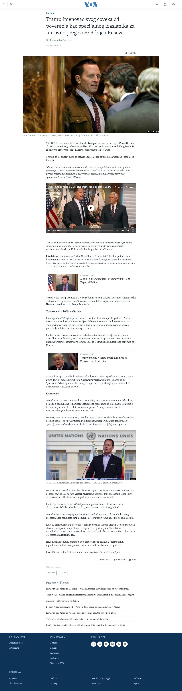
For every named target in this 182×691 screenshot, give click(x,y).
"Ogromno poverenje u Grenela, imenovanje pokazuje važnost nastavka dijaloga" (91, 187)
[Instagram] (165, 5)
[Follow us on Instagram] (112, 644)
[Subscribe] (125, 644)
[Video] (157, 5)
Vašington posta (69, 318)
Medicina (96, 683)
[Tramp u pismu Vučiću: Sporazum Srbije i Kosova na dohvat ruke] (63, 361)
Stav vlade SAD (57, 663)
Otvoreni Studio (16, 643)
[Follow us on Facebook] (93, 644)
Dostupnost (55, 658)
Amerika (13, 678)
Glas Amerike (64, 40)
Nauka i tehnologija (101, 678)
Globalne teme (15, 683)
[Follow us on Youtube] (106, 644)
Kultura (137, 678)
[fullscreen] (133, 230)
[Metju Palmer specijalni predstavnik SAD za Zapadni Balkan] (63, 282)
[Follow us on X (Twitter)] (99, 644)
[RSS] (118, 644)
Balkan (50, 13)
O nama (53, 643)
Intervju (54, 683)
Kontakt (53, 648)
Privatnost (54, 653)
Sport (136, 683)
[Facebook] (173, 5)
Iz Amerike (14, 648)
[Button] (130, 53)
